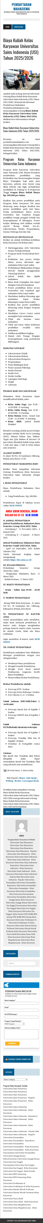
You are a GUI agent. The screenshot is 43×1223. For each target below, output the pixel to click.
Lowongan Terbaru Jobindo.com (19, 1059)
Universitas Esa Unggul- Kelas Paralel (19, 1171)
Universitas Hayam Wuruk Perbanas (18, 1189)
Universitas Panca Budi (13, 1198)
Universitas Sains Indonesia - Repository (20, 1116)
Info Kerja (31, 778)
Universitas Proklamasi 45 (25, 920)
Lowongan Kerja (30, 780)
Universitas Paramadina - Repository (19, 1140)
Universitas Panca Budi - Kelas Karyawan (20, 1201)
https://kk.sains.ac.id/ (21, 559)
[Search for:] (21, 963)
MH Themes (32, 1221)
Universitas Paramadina (26, 885)
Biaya (22, 778)
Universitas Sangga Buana (14, 1155)
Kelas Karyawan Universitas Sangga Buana (21, 1158)
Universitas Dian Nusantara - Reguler (21, 851)
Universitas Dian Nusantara (21, 842)
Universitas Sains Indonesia (26, 857)
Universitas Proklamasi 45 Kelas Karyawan (21, 1186)
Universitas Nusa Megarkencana (17, 1204)
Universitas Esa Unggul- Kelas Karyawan (20, 1168)
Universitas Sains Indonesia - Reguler (19, 1134)
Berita (18, 780)
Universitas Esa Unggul (13, 1162)
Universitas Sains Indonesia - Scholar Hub (21, 1131)
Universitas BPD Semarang (14, 1174)
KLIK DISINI (16, 505)
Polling (9, 780)
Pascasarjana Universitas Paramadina (19, 1152)
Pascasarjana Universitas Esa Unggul (18, 1165)
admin (21, 835)
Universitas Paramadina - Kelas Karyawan (21, 1146)
